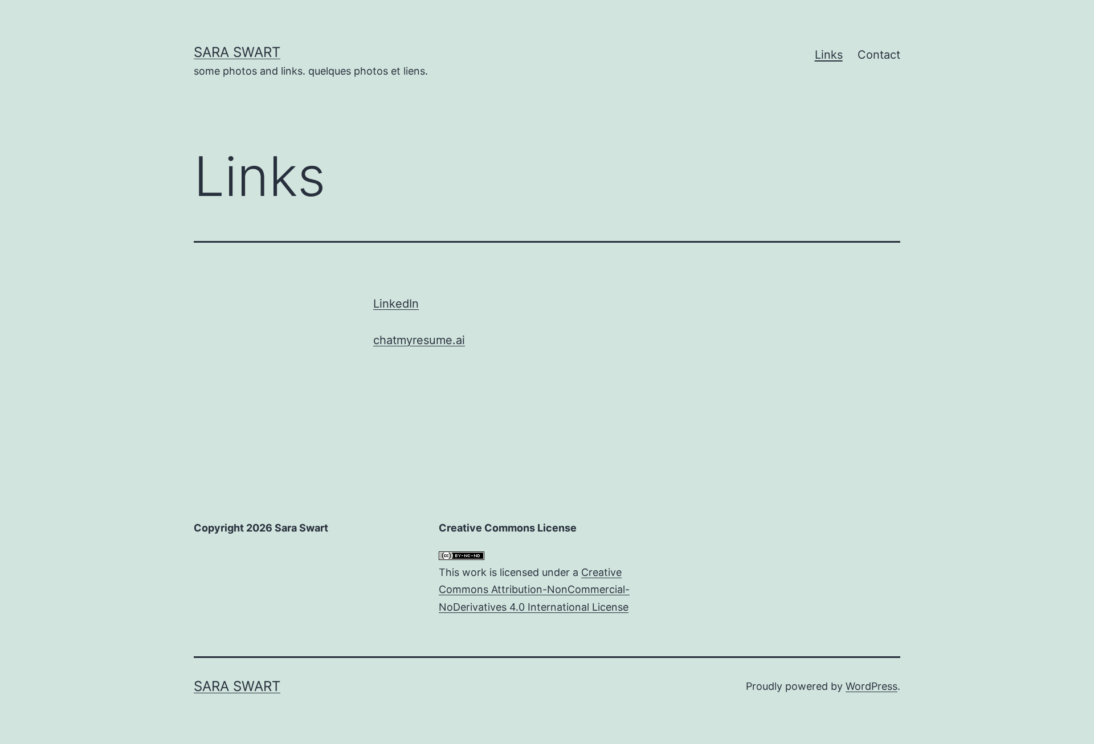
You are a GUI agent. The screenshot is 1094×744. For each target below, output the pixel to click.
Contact (879, 55)
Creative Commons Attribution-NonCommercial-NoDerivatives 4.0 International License (534, 589)
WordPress (871, 686)
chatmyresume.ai (419, 340)
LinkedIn (396, 303)
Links (829, 55)
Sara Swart (237, 52)
